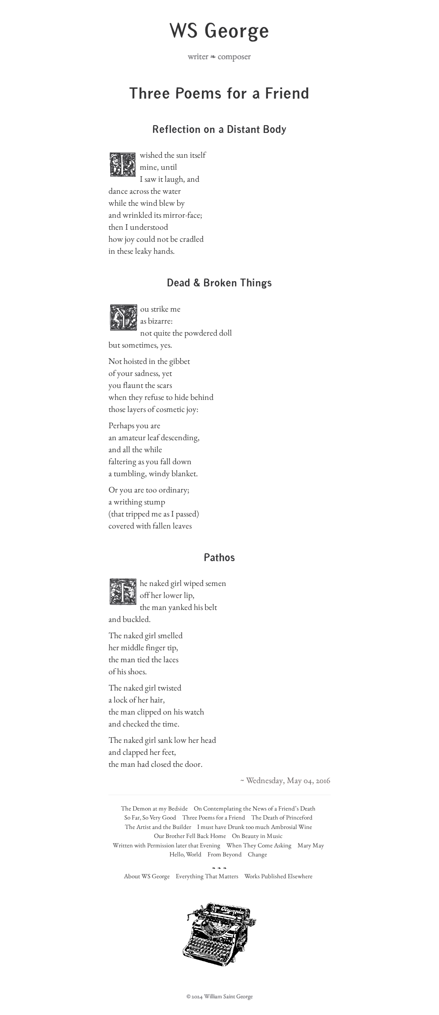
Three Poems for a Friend (213, 817)
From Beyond (224, 854)
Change (257, 854)
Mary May (311, 845)
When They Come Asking (259, 845)
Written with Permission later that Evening (166, 845)
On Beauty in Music (257, 836)
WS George (219, 32)
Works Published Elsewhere (278, 876)
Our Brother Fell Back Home (190, 836)
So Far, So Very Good (150, 817)
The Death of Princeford (282, 817)
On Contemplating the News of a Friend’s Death (255, 808)
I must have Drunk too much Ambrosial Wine (254, 827)
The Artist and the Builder (158, 827)
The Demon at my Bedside (154, 808)
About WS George (147, 876)
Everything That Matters (207, 876)
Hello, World (185, 854)
